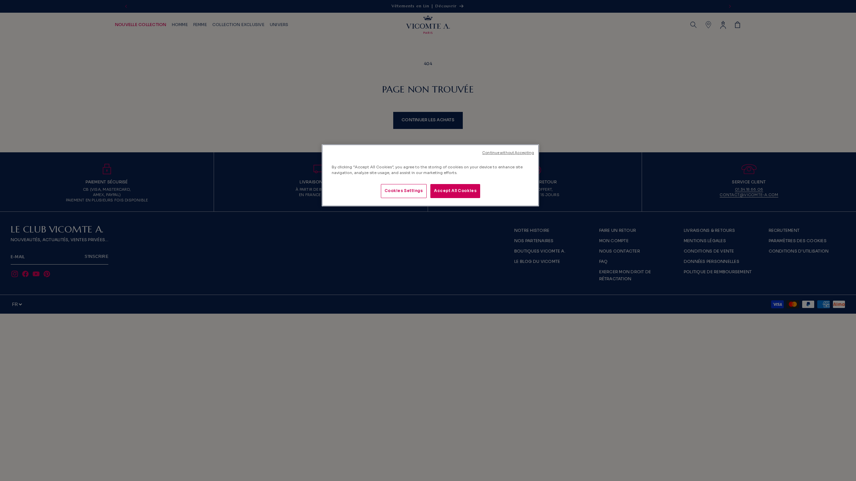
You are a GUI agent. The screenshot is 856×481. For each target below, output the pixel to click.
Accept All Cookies (455, 190)
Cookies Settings (404, 190)
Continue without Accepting (508, 153)
